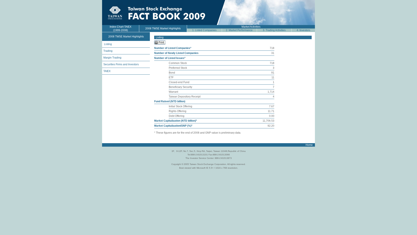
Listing (108, 44)
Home (309, 144)
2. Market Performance (239, 30)
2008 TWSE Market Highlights (163, 28)
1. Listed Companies (204, 30)
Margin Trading (111, 57)
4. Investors (303, 30)
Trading (108, 50)
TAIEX (107, 71)
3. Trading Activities (274, 30)
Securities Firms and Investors (120, 64)
